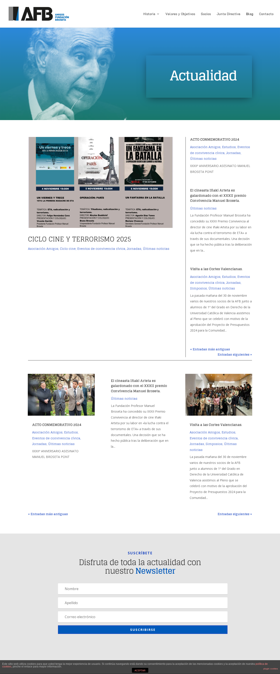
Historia (149, 14)
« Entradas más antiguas (210, 349)
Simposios (198, 288)
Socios (206, 14)
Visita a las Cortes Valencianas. (216, 269)
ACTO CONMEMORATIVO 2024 (214, 139)
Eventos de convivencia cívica (101, 248)
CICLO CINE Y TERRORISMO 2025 (79, 239)
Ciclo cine (68, 248)
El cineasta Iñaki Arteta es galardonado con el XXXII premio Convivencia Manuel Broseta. (218, 195)
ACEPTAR (140, 670)
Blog (249, 14)
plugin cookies (270, 668)
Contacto (266, 14)
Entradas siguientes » (235, 354)
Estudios (229, 147)
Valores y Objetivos (180, 14)
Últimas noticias (156, 248)
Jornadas (134, 248)
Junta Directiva (228, 14)
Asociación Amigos (43, 248)
